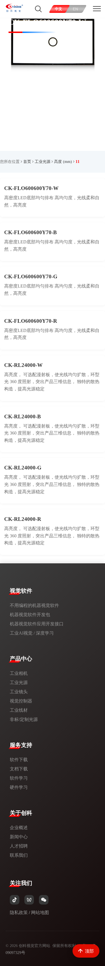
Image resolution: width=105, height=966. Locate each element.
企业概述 (19, 827)
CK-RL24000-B (22, 416)
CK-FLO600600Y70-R (30, 321)
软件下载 (19, 759)
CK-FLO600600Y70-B (30, 232)
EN (75, 9)
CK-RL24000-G (22, 468)
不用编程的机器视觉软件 (34, 605)
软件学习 (19, 778)
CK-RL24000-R (22, 519)
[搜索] (38, 9)
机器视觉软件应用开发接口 (37, 623)
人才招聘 (19, 846)
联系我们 (19, 855)
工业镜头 (19, 691)
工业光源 (42, 162)
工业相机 (19, 673)
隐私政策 (19, 912)
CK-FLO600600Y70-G (30, 276)
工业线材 (19, 710)
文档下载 (19, 768)
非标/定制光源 (24, 719)
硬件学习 (19, 787)
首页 (27, 162)
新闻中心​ (19, 836)
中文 (58, 9)
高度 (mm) (63, 162)
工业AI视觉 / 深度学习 (32, 633)
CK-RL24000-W (23, 365)
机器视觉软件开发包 (30, 614)
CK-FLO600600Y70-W (31, 188)
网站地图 (40, 912)
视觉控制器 (21, 701)
